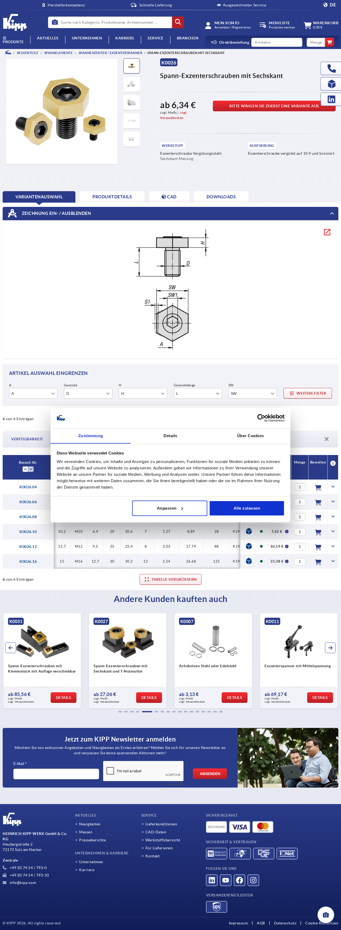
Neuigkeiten (90, 824)
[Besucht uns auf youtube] (226, 880)
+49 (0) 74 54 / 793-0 (28, 868)
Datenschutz (285, 923)
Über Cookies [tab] (250, 435)
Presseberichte (92, 840)
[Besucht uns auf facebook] (239, 880)
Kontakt (152, 856)
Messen (85, 832)
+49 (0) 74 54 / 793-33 (29, 875)
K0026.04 (28, 487)
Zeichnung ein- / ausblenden (56, 213)
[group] (42, 660)
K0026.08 (28, 517)
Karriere (124, 38)
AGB (261, 923)
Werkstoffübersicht (162, 840)
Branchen (188, 38)
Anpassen (167, 508)
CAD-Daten (156, 832)
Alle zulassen (247, 508)
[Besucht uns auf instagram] (253, 880)
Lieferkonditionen (161, 824)
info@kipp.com (22, 882)
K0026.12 (28, 546)
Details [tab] (170, 435)
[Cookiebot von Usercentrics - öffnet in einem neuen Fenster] (261, 418)
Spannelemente (58, 53)
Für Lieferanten (159, 848)
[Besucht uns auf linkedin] (212, 880)
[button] (120, 711)
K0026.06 (28, 502)
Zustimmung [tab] (90, 435)
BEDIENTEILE (27, 53)
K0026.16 (28, 561)
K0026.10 (28, 532)
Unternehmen (87, 38)
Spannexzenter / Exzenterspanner (110, 53)
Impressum (238, 923)
